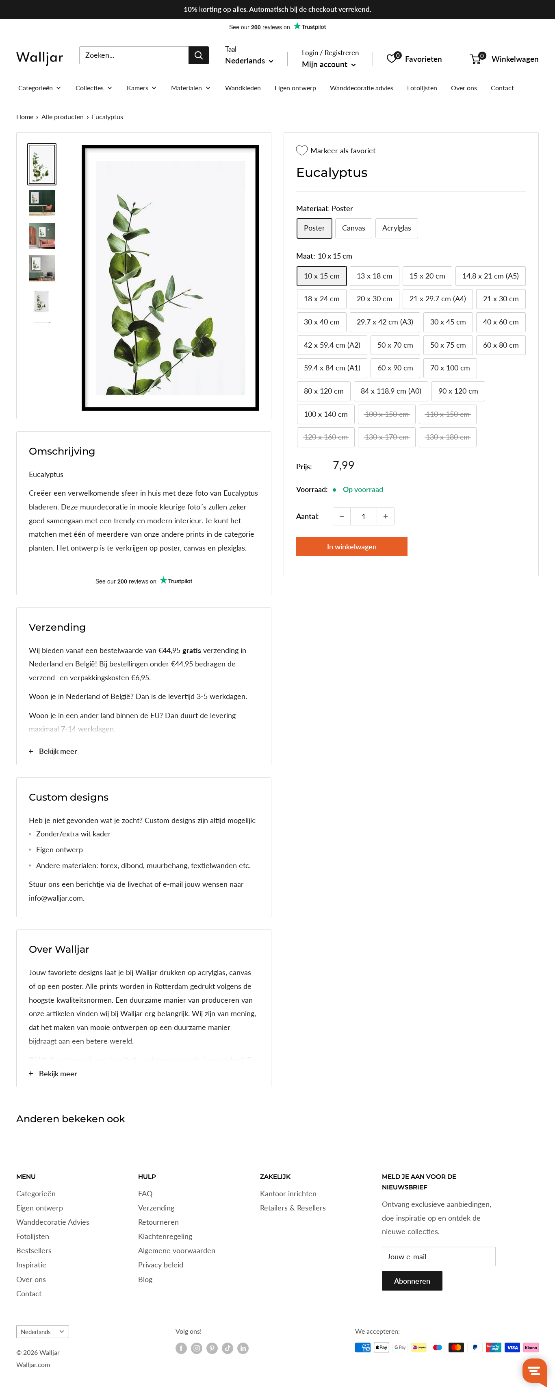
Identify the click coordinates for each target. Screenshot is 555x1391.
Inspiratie (31, 1264)
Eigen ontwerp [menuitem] (295, 87)
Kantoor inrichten (288, 1193)
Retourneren (158, 1221)
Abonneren (412, 1280)
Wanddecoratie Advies (52, 1221)
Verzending (156, 1207)
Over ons (31, 1279)
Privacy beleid (160, 1264)
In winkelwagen (352, 546)
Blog (145, 1279)
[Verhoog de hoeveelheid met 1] (385, 516)
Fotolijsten (32, 1236)
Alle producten (62, 116)
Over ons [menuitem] (464, 87)
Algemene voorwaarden (176, 1250)
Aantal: (307, 516)
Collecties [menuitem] (90, 87)
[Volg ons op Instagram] (196, 1348)
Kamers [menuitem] (137, 87)
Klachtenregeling (165, 1236)
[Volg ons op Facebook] (181, 1348)
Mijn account (325, 64)
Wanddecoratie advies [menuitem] (361, 87)
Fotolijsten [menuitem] (422, 87)
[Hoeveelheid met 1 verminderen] (341, 516)
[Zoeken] (199, 55)
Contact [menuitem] (502, 87)
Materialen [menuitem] (186, 87)
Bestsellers (34, 1250)
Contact (28, 1293)
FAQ (145, 1193)
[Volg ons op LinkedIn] (243, 1348)
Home (24, 116)
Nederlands (36, 1331)
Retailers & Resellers (293, 1207)
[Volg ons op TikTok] (227, 1348)
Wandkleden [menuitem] (243, 87)
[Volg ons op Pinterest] (212, 1348)
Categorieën (36, 1193)
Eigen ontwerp (39, 1207)
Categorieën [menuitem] (35, 87)
